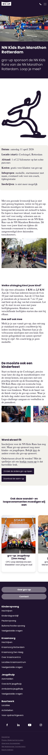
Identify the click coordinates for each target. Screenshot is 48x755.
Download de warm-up (13, 478)
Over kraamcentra (11, 657)
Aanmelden (7, 678)
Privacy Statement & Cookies (12, 740)
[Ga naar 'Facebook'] (7, 724)
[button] (40, 4)
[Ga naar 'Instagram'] (40, 724)
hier (35, 450)
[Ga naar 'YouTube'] (29, 724)
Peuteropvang (9, 620)
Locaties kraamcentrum (14, 662)
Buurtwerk (8, 701)
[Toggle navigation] (45, 4)
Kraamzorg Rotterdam (13, 647)
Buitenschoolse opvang (13, 625)
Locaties (6, 705)
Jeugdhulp (8, 674)
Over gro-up (24, 589)
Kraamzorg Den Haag (12, 652)
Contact (24, 596)
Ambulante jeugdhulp (12, 688)
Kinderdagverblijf (10, 615)
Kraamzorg (8, 638)
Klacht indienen (7, 750)
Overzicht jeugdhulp (12, 683)
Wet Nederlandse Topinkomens (13, 746)
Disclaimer (6, 737)
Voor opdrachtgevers (12, 715)
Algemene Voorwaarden (11, 743)
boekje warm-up (28, 461)
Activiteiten (7, 710)
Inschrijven (7, 610)
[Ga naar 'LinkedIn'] (18, 724)
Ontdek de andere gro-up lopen (17, 471)
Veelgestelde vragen (12, 630)
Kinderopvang (10, 606)
